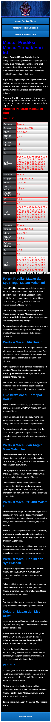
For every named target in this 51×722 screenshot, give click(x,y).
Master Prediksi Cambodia (25, 28)
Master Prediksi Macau (25, 21)
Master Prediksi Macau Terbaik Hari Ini (23, 47)
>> (48, 273)
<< (4, 273)
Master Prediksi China (25, 34)
